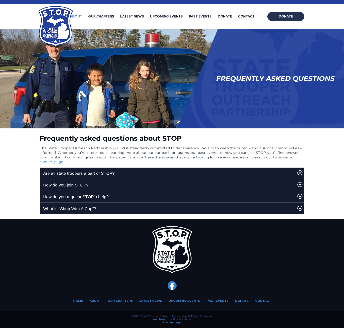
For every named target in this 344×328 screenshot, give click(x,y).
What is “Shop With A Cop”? (69, 208)
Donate (225, 16)
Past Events (200, 16)
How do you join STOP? (66, 185)
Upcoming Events (166, 16)
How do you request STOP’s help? (76, 196)
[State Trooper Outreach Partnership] (55, 46)
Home (78, 301)
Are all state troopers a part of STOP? (79, 173)
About (76, 16)
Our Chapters (101, 16)
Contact (246, 16)
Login (178, 322)
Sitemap (167, 322)
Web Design (160, 319)
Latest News (132, 16)
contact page (51, 162)
